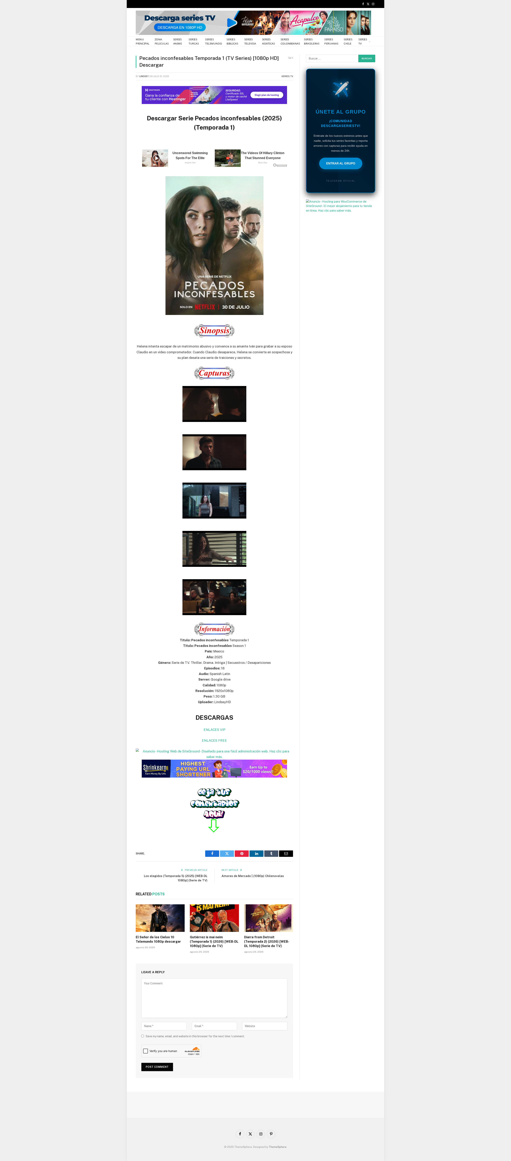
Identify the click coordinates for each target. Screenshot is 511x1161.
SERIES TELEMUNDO (213, 41)
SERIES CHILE (348, 41)
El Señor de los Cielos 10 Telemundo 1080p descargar (158, 939)
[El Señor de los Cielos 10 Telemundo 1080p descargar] (160, 918)
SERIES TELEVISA (250, 41)
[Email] (122, 138)
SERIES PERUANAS (331, 41)
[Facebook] (122, 98)
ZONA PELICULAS (162, 41)
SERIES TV (362, 41)
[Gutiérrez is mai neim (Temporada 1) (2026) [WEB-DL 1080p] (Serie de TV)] (214, 918)
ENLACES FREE (214, 740)
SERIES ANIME (177, 41)
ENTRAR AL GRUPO (340, 163)
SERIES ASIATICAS (268, 41)
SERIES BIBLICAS (232, 41)
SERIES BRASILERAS (311, 41)
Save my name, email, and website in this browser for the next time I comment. (195, 1036)
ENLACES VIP (214, 730)
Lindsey (144, 76)
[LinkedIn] (122, 118)
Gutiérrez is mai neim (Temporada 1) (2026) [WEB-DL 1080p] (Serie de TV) (214, 941)
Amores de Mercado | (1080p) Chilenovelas (253, 876)
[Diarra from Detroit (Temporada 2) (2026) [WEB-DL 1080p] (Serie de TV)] (268, 918)
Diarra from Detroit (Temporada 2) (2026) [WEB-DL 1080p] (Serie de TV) (266, 941)
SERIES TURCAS (194, 41)
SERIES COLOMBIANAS (290, 41)
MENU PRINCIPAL (143, 41)
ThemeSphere (277, 1146)
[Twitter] (122, 108)
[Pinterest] (122, 128)
